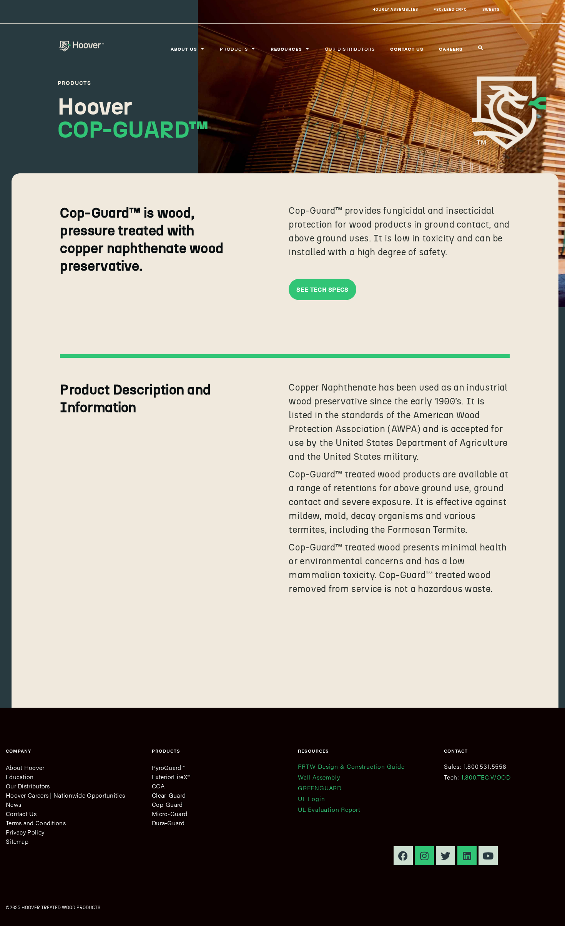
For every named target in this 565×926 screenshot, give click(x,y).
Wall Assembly (319, 777)
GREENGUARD (320, 787)
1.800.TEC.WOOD (486, 777)
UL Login (311, 798)
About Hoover (25, 767)
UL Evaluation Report (329, 809)
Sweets (491, 9)
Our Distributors (350, 48)
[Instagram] (424, 855)
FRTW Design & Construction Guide (351, 766)
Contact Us (21, 813)
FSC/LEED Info (450, 9)
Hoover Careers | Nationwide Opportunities (65, 795)
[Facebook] (403, 855)
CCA (158, 785)
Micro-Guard (169, 813)
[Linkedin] (467, 855)
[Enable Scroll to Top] (550, 910)
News (13, 804)
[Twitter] (445, 855)
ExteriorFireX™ (171, 776)
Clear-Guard (169, 795)
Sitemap (17, 841)
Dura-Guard (168, 822)
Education (20, 776)
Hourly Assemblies (395, 9)
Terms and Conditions (36, 822)
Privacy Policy (25, 832)
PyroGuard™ (168, 767)
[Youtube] (488, 855)
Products (234, 48)
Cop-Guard (167, 804)
